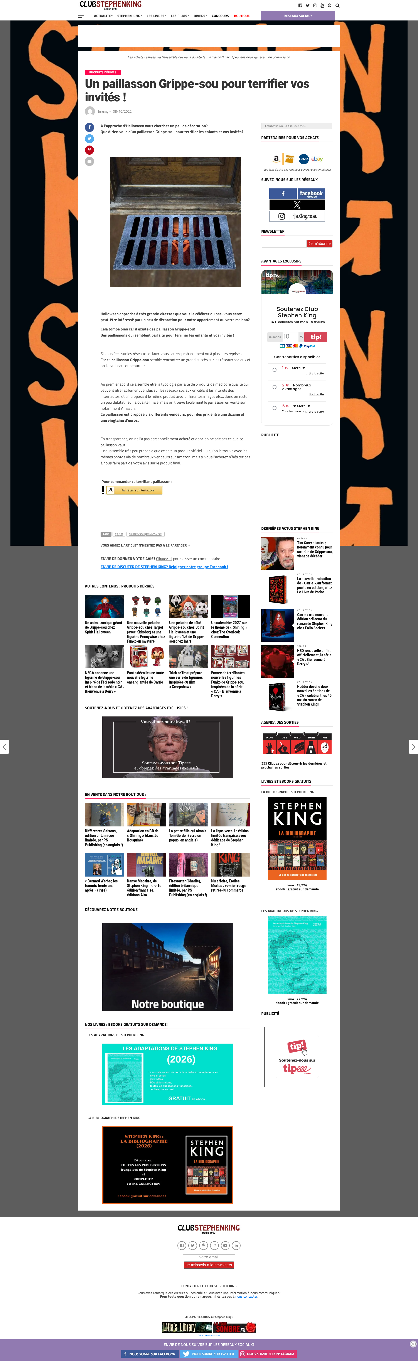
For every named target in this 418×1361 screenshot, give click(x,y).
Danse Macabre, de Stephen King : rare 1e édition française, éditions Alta (144, 888)
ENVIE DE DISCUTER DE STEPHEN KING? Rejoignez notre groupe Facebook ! (164, 567)
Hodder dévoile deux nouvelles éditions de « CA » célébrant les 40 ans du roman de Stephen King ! (314, 695)
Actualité (102, 15)
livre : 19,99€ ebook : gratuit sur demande (297, 887)
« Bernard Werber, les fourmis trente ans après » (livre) (101, 886)
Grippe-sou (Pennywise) (145, 534)
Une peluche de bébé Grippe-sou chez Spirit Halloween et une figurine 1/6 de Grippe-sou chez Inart (186, 631)
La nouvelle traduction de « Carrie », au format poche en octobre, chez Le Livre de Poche (314, 585)
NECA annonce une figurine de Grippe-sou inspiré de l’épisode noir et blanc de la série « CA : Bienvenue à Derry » (104, 682)
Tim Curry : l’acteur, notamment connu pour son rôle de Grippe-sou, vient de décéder (315, 549)
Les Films (179, 15)
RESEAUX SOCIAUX (298, 15)
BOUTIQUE (242, 15)
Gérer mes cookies (209, 1335)
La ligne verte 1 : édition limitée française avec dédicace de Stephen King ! (230, 837)
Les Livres (155, 15)
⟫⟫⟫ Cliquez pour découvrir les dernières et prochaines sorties (294, 765)
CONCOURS (220, 15)
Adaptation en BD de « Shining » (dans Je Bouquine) (142, 835)
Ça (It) (119, 534)
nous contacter (246, 1296)
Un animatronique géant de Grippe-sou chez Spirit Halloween (103, 627)
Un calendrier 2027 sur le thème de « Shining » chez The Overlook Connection (229, 629)
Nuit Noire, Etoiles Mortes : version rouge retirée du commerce (228, 886)
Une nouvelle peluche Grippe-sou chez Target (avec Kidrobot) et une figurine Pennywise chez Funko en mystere (146, 631)
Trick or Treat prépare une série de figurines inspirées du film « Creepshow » (186, 679)
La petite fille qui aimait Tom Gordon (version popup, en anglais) (187, 835)
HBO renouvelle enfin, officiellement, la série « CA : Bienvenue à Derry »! (314, 657)
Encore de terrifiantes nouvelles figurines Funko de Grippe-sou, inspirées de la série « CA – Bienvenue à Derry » (228, 684)
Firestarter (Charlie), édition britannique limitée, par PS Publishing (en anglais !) (188, 888)
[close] (413, 1344)
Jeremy (103, 111)
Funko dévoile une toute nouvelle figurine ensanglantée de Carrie (145, 677)
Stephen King (128, 15)
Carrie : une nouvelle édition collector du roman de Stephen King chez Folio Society (314, 621)
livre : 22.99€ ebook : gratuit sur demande (297, 1001)
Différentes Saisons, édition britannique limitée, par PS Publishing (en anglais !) (104, 837)
